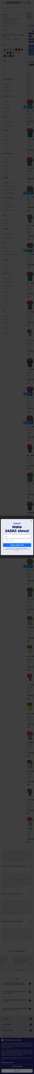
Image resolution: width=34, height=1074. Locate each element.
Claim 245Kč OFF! (17, 545)
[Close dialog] (31, 521)
